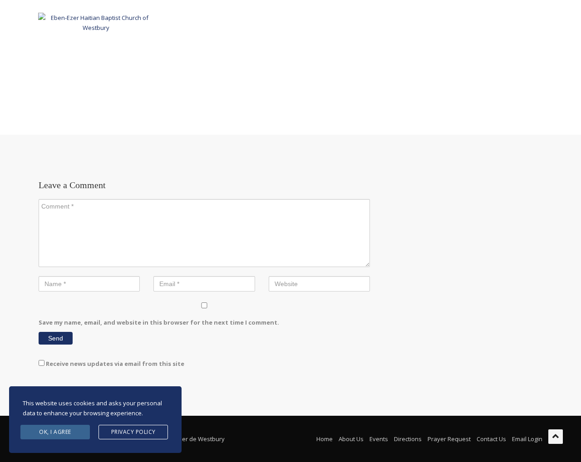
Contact (426, 22)
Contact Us (491, 439)
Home (192, 22)
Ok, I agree (55, 432)
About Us (229, 22)
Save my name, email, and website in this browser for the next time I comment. (159, 322)
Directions (408, 439)
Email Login (527, 439)
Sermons (357, 22)
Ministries (275, 22)
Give (391, 22)
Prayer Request (449, 439)
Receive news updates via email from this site (114, 364)
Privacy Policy (133, 432)
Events (318, 22)
